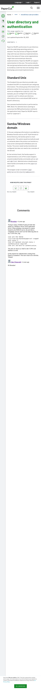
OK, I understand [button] (20, 686)
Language (18, 2)
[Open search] (31, 8)
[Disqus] (23, 242)
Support (37, 2)
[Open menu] (38, 8)
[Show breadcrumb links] (16, 14)
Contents (11, 42)
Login (28, 2)
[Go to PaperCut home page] (7, 8)
